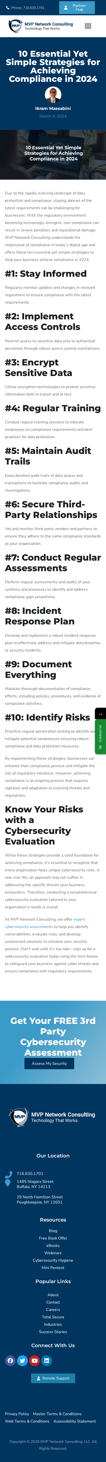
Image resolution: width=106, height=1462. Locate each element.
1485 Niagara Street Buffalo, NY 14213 (35, 1184)
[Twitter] (22, 1360)
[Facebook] (10, 1360)
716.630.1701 (30, 1173)
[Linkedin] (46, 1360)
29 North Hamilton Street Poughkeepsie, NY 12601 (40, 1199)
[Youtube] (34, 1360)
